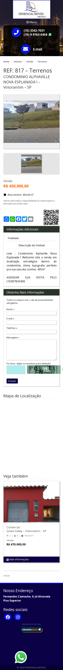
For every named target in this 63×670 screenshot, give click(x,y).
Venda (30, 61)
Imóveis (18, 61)
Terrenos (42, 61)
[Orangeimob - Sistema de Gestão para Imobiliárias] (31, 629)
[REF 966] (31, 505)
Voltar (6, 575)
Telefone (12, 328)
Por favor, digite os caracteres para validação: (29, 363)
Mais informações (19, 559)
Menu (33, 22)
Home (6, 61)
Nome (10, 309)
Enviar (12, 381)
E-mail (37, 49)
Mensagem (13, 337)
